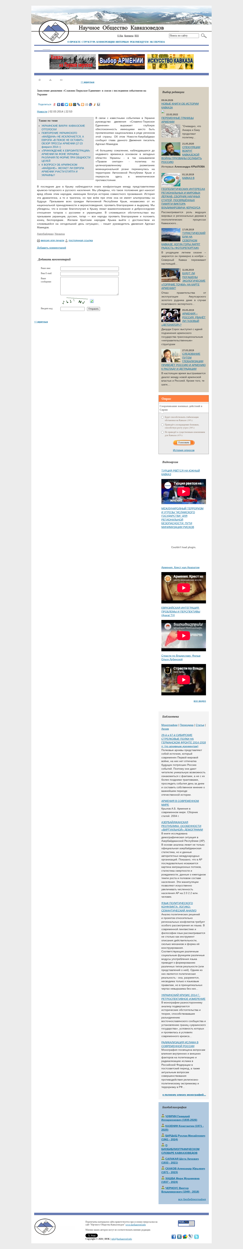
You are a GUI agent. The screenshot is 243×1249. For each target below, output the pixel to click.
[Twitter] (67, 104)
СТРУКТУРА (88, 41)
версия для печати (52, 240)
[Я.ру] (55, 104)
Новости (42, 111)
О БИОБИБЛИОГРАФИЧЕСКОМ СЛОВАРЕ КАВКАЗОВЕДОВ (180, 1149)
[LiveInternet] (99, 104)
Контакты (128, 35)
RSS (137, 35)
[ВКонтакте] (59, 104)
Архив (165, 728)
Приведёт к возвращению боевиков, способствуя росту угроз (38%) (182, 426)
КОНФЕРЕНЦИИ (105, 41)
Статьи (200, 724)
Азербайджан (45, 233)
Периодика (186, 724)
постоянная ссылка (81, 240)
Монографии (169, 724)
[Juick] (95, 104)
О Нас (120, 35)
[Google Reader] (91, 104)
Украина (59, 233)
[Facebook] (63, 104)
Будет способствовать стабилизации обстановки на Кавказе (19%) (182, 418)
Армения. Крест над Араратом (180, 567)
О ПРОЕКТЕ (74, 41)
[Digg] (87, 104)
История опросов (183, 450)
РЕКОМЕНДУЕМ (139, 41)
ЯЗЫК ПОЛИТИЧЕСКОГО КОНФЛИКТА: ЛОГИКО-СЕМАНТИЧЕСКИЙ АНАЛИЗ (178, 907)
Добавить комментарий (51, 247)
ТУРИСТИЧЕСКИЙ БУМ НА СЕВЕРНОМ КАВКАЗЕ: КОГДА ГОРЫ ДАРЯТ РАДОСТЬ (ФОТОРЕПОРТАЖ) (183, 240)
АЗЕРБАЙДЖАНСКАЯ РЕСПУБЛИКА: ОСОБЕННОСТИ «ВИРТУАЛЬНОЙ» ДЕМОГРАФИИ (182, 826)
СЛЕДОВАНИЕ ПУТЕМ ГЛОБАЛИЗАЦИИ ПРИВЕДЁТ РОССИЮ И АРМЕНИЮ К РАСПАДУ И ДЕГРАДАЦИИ (183, 361)
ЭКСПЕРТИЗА (157, 41)
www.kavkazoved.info (135, 1224)
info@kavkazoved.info (121, 1239)
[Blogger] (83, 104)
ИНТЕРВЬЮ (122, 41)
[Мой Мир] (75, 104)
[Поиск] (203, 36)
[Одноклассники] (71, 104)
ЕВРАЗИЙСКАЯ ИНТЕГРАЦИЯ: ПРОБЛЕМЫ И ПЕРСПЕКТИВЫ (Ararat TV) (180, 611)
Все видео (200, 700)
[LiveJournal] (79, 104)
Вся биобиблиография (192, 1199)
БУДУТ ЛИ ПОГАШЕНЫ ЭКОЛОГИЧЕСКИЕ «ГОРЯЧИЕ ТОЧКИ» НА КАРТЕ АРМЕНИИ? (183, 281)
